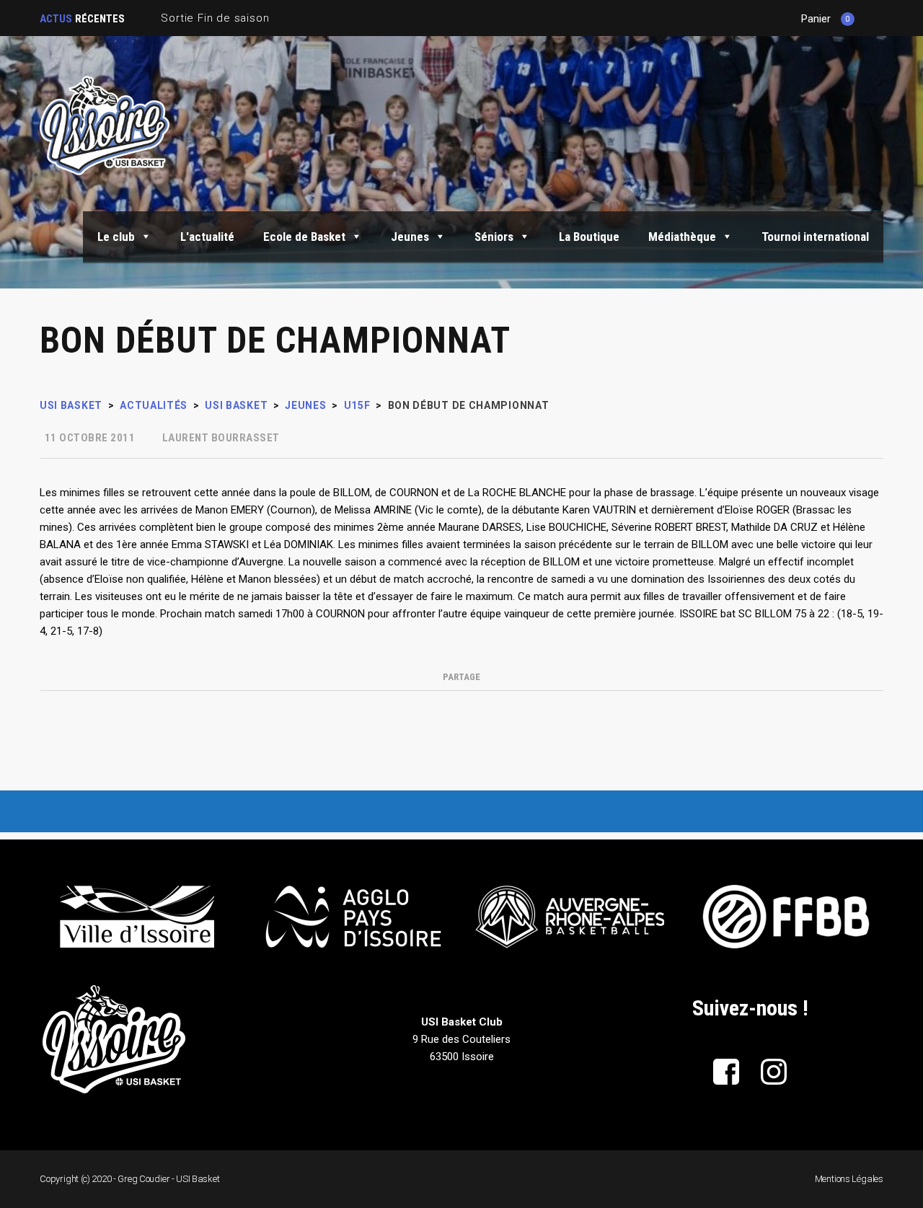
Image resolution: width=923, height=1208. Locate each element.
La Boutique (589, 236)
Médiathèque (682, 236)
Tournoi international (815, 236)
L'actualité (207, 236)
